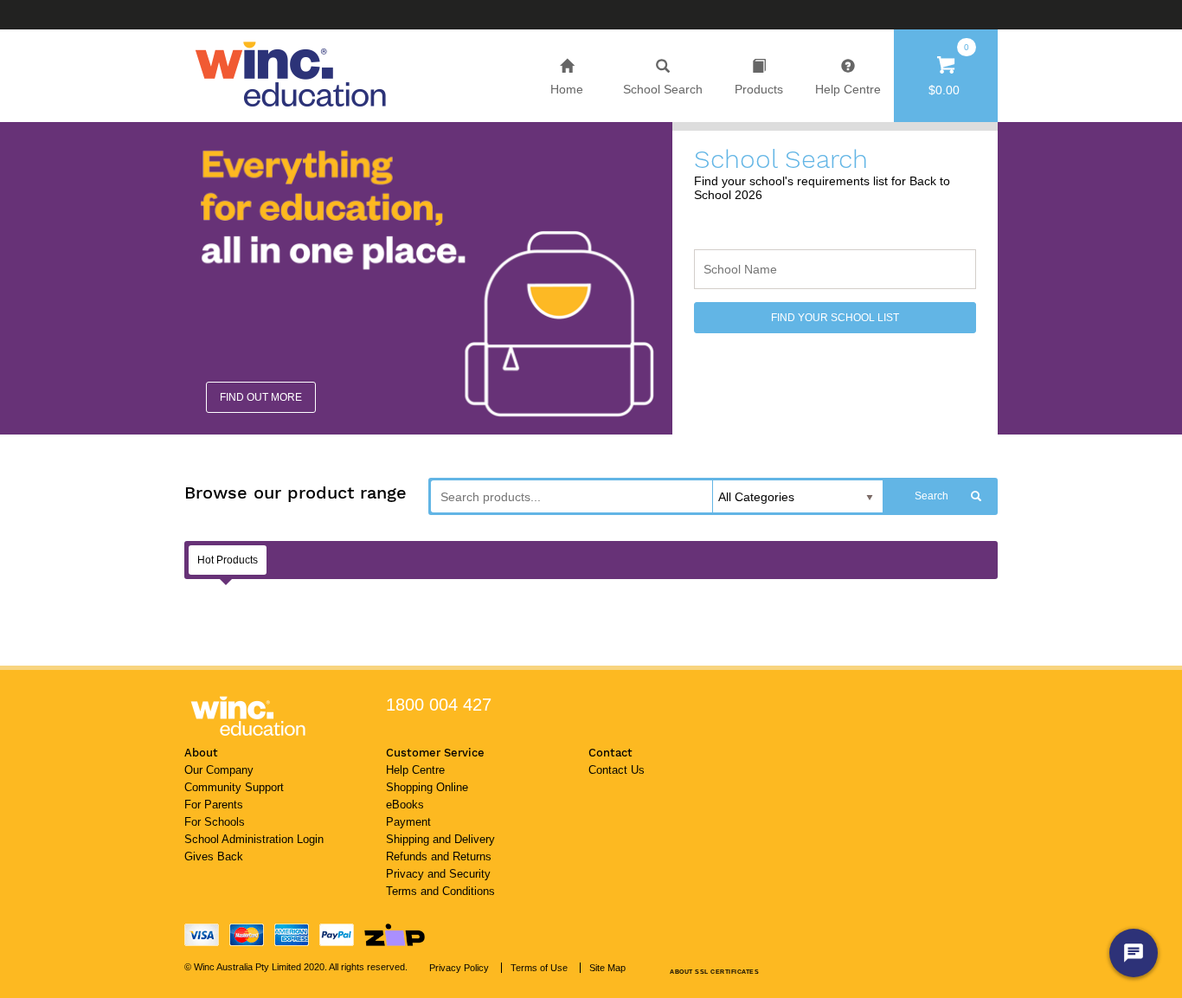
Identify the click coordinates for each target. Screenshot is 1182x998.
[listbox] (798, 498)
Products (759, 89)
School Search (663, 89)
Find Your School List (835, 318)
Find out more (261, 397)
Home (566, 89)
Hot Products (227, 560)
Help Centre (848, 89)
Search (931, 496)
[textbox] (835, 269)
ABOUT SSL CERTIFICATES (714, 972)
